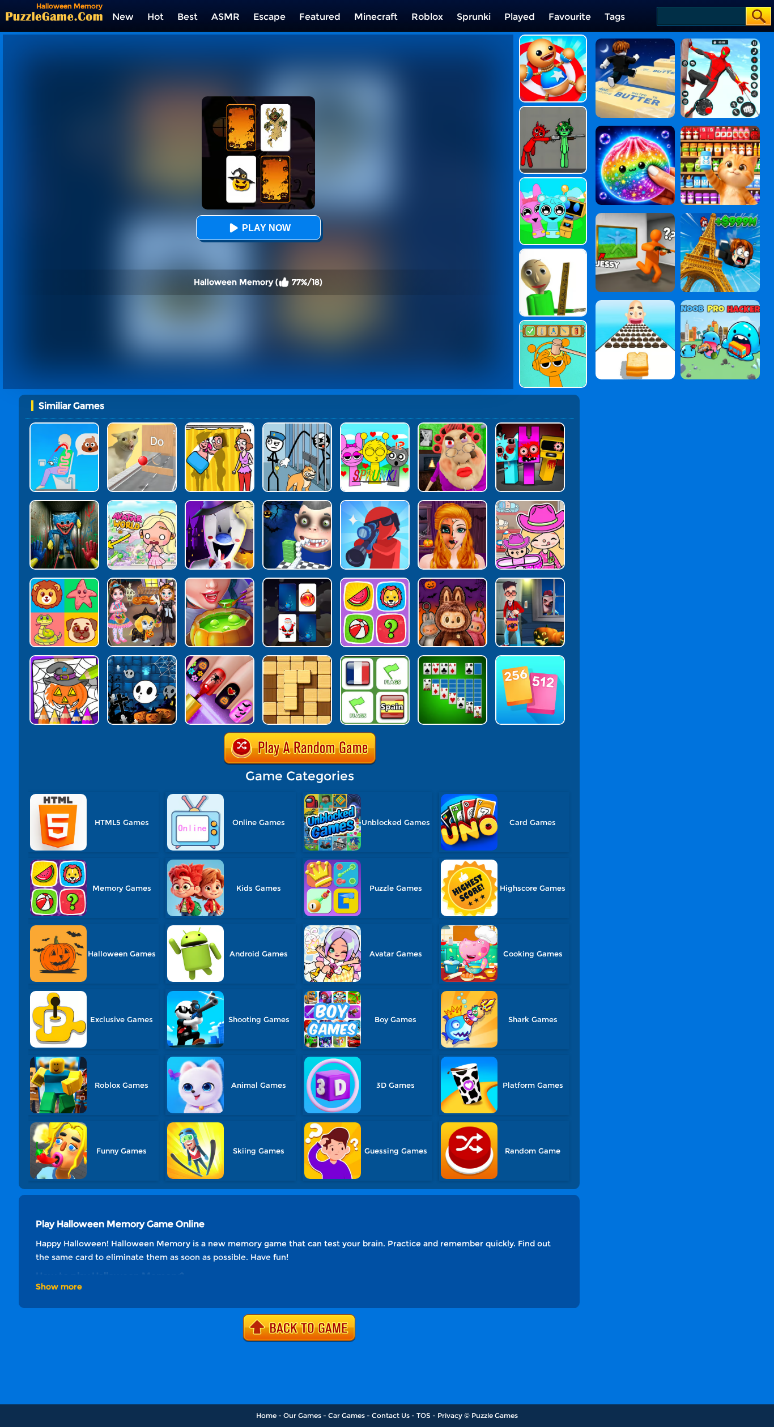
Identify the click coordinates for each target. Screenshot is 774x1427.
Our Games (302, 1415)
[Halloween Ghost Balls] (142, 659)
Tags (615, 16)
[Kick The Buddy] (553, 39)
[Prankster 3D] (553, 253)
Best (187, 16)
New (123, 16)
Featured (320, 16)
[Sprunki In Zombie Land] (530, 426)
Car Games (346, 1415)
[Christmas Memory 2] (297, 582)
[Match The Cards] (64, 582)
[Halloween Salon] (452, 504)
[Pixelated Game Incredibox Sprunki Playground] (553, 110)
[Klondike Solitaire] (452, 659)
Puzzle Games (494, 1415)
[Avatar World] (530, 504)
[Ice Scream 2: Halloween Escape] (219, 504)
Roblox (427, 16)
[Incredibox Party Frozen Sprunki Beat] (553, 181)
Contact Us (391, 1415)
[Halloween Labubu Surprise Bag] (452, 582)
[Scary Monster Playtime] (64, 504)
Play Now (266, 228)
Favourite (569, 16)
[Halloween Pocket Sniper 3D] (375, 504)
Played (519, 16)
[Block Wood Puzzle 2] (297, 659)
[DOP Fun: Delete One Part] (219, 426)
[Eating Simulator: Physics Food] (64, 426)
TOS (423, 1415)
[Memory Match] (375, 582)
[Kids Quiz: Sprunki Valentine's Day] (375, 426)
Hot (155, 16)
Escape (269, 16)
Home (266, 1415)
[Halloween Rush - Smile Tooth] (297, 504)
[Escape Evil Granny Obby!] (452, 426)
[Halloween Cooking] (219, 582)
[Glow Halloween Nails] (219, 659)
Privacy (449, 1415)
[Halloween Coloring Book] (64, 659)
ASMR (225, 16)
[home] (54, 16)
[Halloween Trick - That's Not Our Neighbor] (530, 582)
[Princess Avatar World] (142, 504)
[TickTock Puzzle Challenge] (142, 426)
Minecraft (376, 16)
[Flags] (375, 659)
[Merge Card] (530, 659)
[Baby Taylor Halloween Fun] (142, 582)
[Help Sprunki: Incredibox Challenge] (553, 324)
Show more (59, 1286)
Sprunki (474, 16)
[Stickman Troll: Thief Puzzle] (297, 426)
